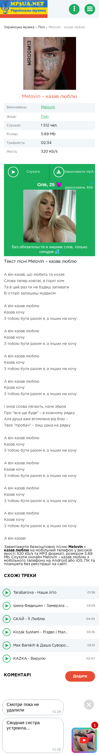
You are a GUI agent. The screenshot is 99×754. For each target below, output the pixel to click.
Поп (45, 116)
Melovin (48, 107)
